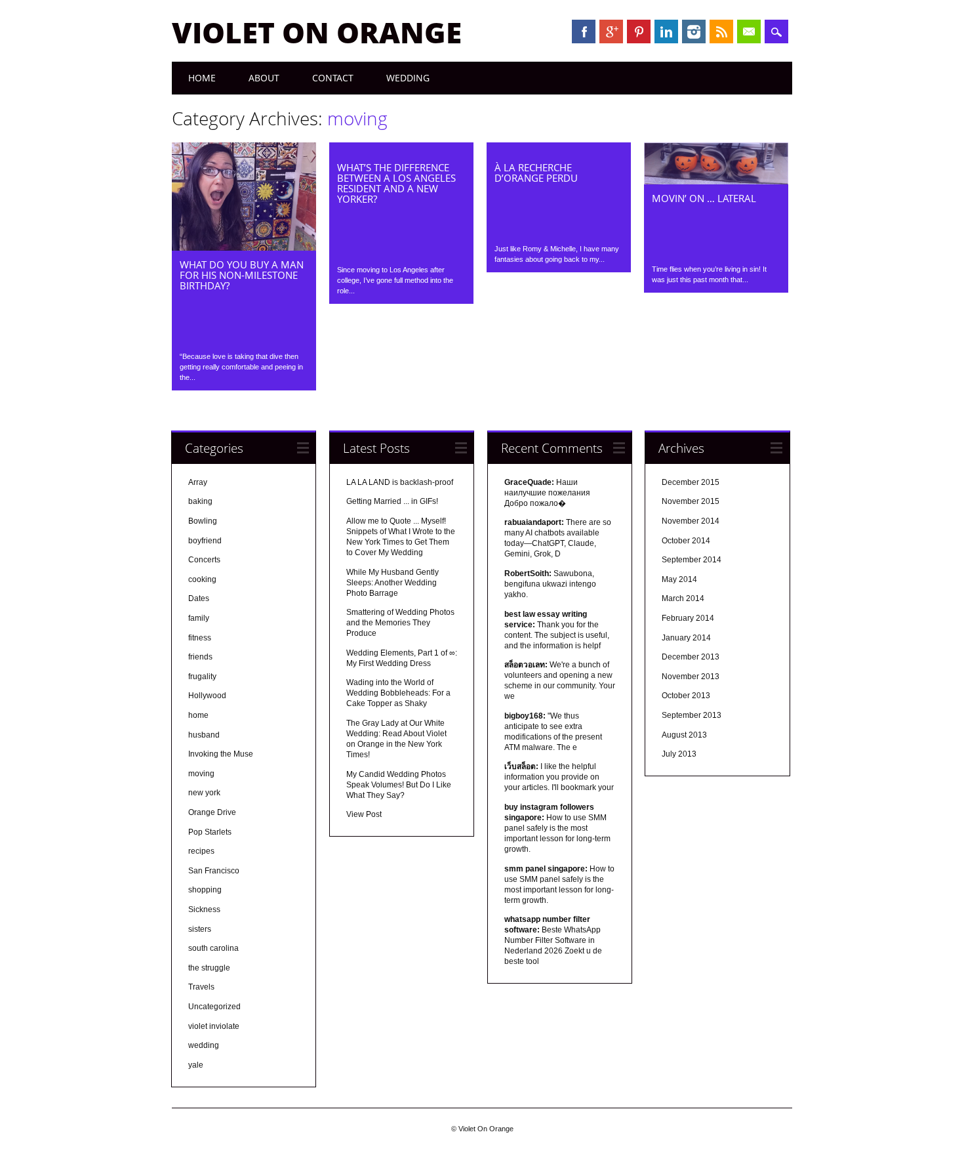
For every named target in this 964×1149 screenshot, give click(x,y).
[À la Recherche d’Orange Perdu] (559, 150)
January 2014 (686, 637)
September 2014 (691, 559)
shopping (205, 889)
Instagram (694, 31)
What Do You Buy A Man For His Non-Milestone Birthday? (242, 275)
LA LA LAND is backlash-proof (399, 482)
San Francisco (213, 870)
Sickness (204, 909)
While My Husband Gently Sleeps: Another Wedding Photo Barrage (392, 583)
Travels (201, 987)
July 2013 (679, 754)
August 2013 (684, 735)
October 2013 (686, 695)
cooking (202, 579)
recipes (201, 851)
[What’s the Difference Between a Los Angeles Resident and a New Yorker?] (401, 150)
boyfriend (205, 540)
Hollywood (207, 695)
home (198, 715)
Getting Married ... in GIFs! (392, 501)
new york (204, 792)
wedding (203, 1045)
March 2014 (683, 598)
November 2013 (690, 676)
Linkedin (666, 31)
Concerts (204, 559)
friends (200, 656)
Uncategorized (214, 1006)
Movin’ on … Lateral (704, 198)
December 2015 (690, 482)
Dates (198, 598)
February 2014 (688, 618)
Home (202, 78)
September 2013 (691, 715)
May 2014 (679, 579)
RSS (721, 31)
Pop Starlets (209, 832)
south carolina (213, 948)
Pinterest (639, 31)
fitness (199, 637)
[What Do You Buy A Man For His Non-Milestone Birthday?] (244, 247)
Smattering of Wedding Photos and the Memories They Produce (400, 623)
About (264, 78)
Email (749, 31)
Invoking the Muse (220, 754)
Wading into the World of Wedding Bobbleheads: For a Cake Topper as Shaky (398, 693)
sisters (199, 929)
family (198, 618)
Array (197, 482)
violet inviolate (213, 1026)
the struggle (209, 967)
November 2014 (690, 521)
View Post (364, 814)
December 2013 (690, 656)
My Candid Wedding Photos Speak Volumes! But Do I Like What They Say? (398, 785)
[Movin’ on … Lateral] (716, 181)
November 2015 (690, 501)
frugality (202, 676)
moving (201, 773)
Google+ (611, 31)
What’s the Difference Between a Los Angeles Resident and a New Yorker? (396, 183)
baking (200, 501)
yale (195, 1065)
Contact (332, 78)
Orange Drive (212, 812)
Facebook (583, 31)
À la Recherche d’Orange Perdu (536, 172)
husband (204, 735)
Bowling (202, 521)
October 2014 (686, 540)
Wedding (408, 78)
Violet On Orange (317, 32)
